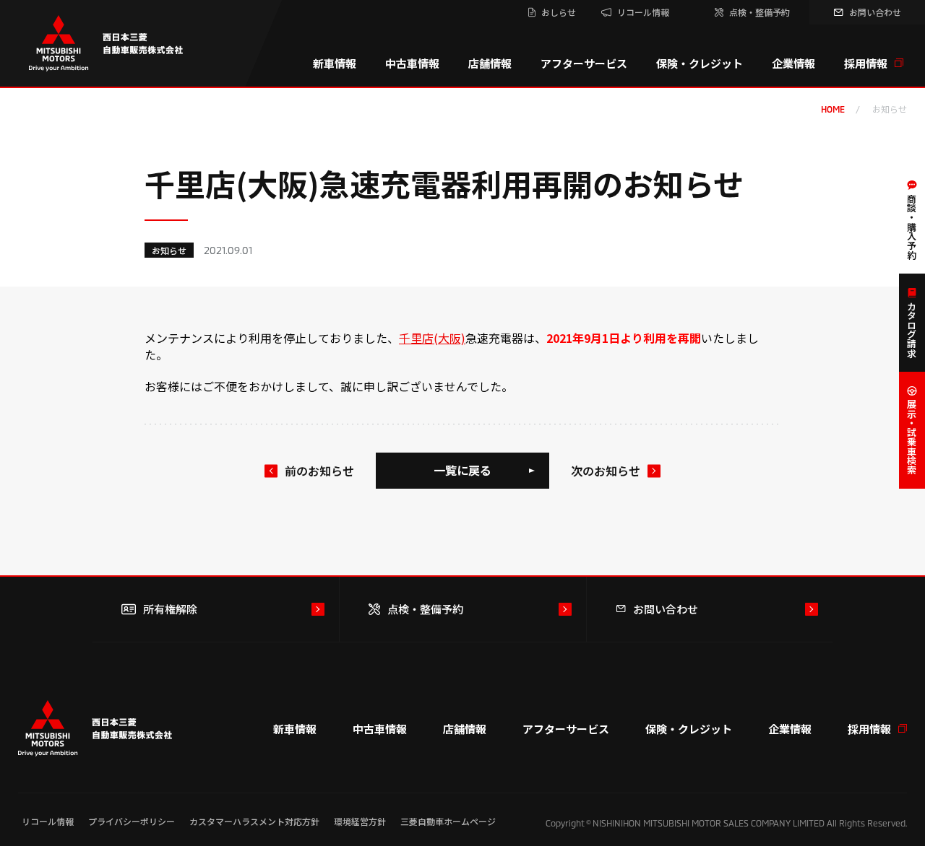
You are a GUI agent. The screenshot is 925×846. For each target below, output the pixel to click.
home (833, 109)
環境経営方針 (360, 821)
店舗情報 (490, 63)
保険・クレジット (699, 63)
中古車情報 (412, 63)
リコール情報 (48, 821)
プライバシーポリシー (131, 821)
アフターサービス (584, 63)
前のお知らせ (319, 470)
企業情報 (793, 63)
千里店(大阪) (432, 337)
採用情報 (865, 63)
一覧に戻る (462, 470)
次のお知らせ (605, 470)
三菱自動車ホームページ (448, 821)
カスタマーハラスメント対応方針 (254, 821)
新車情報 (334, 63)
